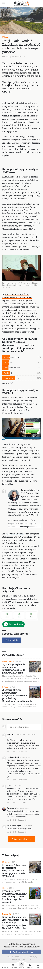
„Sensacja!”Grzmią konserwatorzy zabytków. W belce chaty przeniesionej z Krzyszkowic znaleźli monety (17, 695)
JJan (9, 785)
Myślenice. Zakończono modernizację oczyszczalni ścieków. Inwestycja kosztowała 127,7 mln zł (14, 870)
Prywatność (16, 959)
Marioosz (11, 734)
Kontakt (18, 957)
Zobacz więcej (24, 527)
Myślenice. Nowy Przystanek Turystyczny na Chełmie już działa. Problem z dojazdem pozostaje (14, 896)
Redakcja (5, 57)
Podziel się (13, 640)
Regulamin (27, 959)
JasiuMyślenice (14, 757)
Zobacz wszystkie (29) (21, 839)
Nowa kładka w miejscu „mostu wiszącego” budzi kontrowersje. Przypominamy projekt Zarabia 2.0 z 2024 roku (15, 922)
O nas (25, 957)
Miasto (5, 37)
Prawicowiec (13, 808)
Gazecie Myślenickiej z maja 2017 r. (19, 229)
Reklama (9, 957)
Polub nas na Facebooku (23, 952)
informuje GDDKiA (15, 534)
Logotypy (33, 957)
